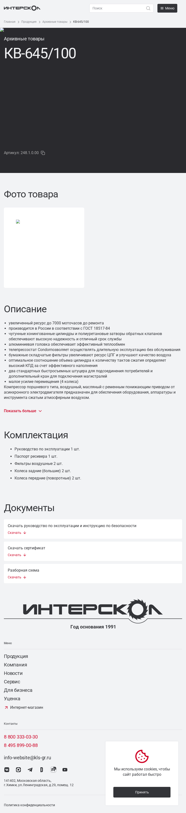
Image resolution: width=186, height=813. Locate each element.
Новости (13, 673)
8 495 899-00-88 (21, 745)
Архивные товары (54, 21)
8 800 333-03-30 (21, 737)
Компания (15, 665)
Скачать (14, 533)
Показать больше (20, 411)
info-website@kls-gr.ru (27, 758)
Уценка (12, 698)
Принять (142, 792)
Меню (169, 8)
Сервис (12, 682)
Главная (10, 21)
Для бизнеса (18, 690)
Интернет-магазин (26, 707)
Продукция (29, 21)
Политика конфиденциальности (29, 805)
